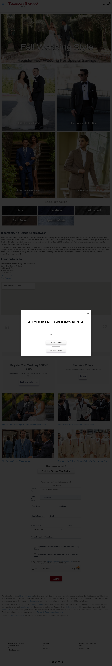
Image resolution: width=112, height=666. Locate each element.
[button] (88, 313)
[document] (56, 333)
